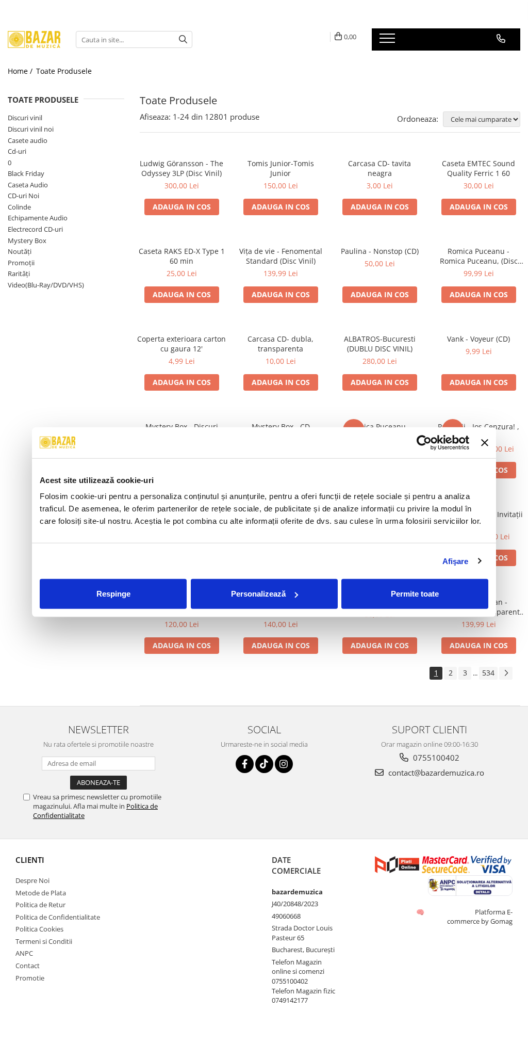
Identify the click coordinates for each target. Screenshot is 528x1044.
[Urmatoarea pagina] (506, 673)
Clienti (29, 860)
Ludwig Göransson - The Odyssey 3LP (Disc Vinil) (181, 168)
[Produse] (389, 41)
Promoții (21, 262)
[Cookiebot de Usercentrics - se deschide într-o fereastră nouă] (424, 442)
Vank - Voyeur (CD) (478, 339)
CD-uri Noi (23, 195)
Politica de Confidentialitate (57, 917)
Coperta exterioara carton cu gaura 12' (181, 344)
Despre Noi (32, 880)
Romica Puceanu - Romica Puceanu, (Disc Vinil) (479, 256)
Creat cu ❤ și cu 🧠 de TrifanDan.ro (421, 912)
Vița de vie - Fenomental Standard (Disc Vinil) (280, 256)
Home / (21, 71)
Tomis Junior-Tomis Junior (281, 168)
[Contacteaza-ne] (501, 38)
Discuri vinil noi (31, 129)
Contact (27, 965)
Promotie (29, 978)
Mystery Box (27, 240)
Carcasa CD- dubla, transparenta (281, 344)
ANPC (24, 953)
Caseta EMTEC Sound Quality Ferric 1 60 (478, 168)
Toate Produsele (64, 71)
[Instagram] (284, 764)
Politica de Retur (40, 904)
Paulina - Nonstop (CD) (380, 251)
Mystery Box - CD (281, 426)
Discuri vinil (25, 117)
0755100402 (435, 757)
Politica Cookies (39, 929)
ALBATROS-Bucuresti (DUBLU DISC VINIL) (380, 344)
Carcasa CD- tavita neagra (379, 168)
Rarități (19, 273)
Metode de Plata (40, 892)
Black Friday (26, 173)
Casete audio (27, 140)
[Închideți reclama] (484, 442)
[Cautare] (183, 39)
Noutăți (19, 251)
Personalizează (258, 593)
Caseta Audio (28, 184)
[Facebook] (245, 764)
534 (488, 673)
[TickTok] (264, 764)
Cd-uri (17, 151)
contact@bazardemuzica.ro (435, 772)
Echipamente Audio (38, 217)
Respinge (113, 593)
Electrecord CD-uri (35, 229)
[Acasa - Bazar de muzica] (34, 39)
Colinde (19, 207)
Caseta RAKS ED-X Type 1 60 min (182, 256)
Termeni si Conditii (43, 941)
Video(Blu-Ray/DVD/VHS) (46, 285)
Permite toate (415, 593)
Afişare (455, 560)
